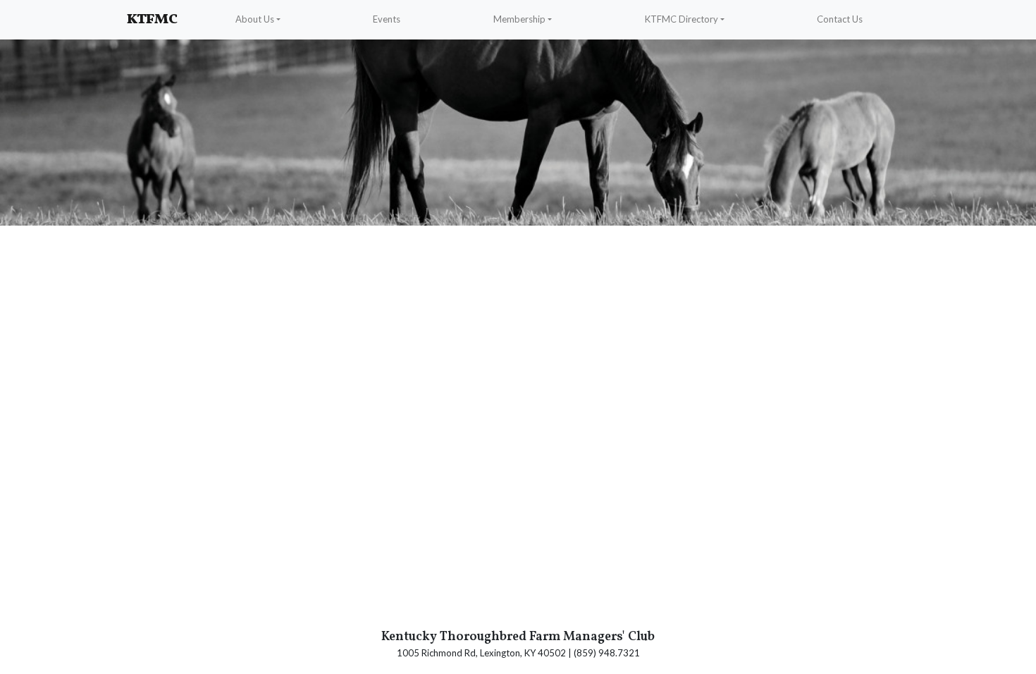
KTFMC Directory (681, 19)
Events (386, 19)
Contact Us (840, 19)
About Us (254, 19)
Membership (519, 19)
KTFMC (152, 20)
